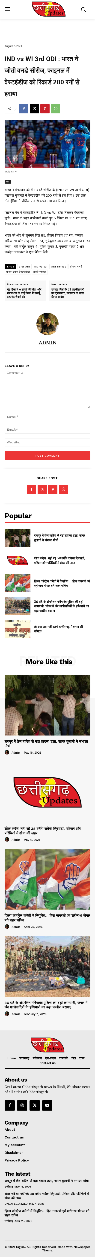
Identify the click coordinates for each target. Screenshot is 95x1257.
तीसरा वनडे (76, 266)
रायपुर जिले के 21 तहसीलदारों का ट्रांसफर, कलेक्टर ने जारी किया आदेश (67, 293)
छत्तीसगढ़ (9, 1186)
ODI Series (58, 266)
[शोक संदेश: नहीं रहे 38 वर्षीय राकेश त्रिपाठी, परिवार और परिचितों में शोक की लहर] (17, 560)
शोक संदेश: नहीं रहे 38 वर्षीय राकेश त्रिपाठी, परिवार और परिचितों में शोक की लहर (59, 560)
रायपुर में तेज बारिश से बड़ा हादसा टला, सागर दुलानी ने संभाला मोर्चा (46, 743)
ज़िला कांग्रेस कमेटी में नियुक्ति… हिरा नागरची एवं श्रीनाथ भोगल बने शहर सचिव (62, 583)
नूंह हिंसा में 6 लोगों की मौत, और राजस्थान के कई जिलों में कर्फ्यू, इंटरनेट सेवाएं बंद (24, 293)
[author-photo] (8, 752)
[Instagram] (22, 1105)
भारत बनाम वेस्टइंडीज (18, 272)
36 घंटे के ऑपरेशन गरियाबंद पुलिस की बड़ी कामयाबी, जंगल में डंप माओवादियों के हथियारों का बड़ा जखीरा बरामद (61, 606)
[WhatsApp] (55, 108)
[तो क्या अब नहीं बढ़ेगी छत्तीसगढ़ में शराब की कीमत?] (17, 629)
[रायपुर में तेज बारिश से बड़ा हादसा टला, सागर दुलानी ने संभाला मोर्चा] (17, 538)
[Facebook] (23, 108)
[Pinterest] (45, 108)
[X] (34, 108)
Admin (16, 752)
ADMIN (47, 343)
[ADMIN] (47, 324)
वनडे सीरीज (39, 272)
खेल (7, 181)
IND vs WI (41, 266)
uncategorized (16, 1203)
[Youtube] (47, 1105)
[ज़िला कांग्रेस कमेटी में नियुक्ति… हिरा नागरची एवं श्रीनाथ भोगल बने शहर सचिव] (17, 583)
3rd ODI (24, 266)
